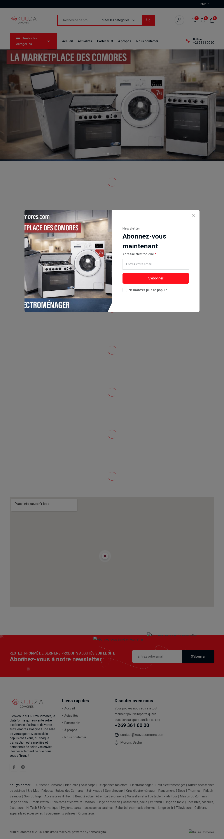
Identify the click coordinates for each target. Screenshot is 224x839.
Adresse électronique (138, 254)
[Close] (193, 215)
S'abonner (155, 278)
